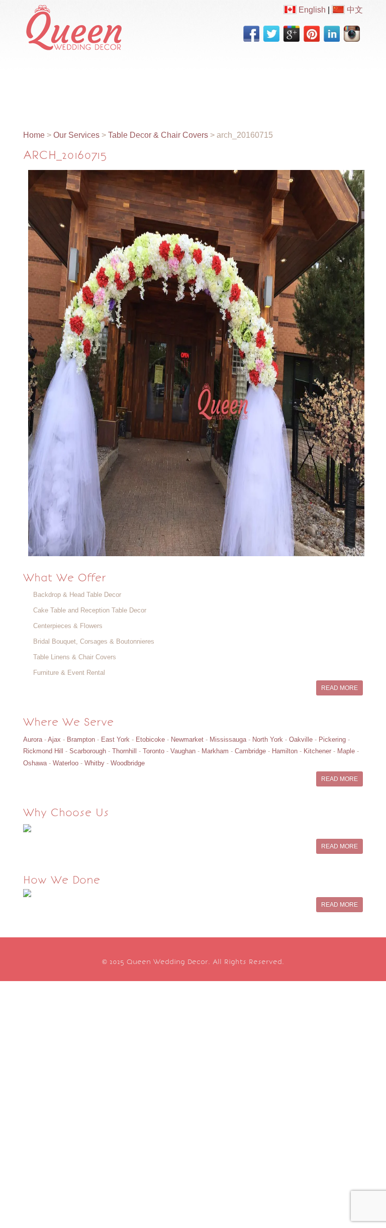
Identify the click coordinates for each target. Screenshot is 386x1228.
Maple (346, 751)
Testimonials (158, 98)
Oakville (301, 739)
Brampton (81, 739)
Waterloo (65, 763)
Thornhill (124, 751)
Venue (104, 98)
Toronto (153, 751)
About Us (93, 73)
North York (267, 739)
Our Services (152, 73)
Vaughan (183, 751)
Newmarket (187, 739)
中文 (354, 10)
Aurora (32, 739)
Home (46, 73)
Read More (339, 687)
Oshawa (35, 763)
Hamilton (285, 751)
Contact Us (222, 98)
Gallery (207, 73)
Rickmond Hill (43, 751)
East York (115, 739)
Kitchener (317, 751)
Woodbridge (128, 763)
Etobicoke (150, 739)
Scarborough (87, 751)
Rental (293, 73)
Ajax (54, 739)
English (311, 10)
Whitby (94, 763)
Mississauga (228, 739)
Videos (250, 73)
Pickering (332, 739)
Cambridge (250, 751)
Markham (215, 751)
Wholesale (55, 98)
